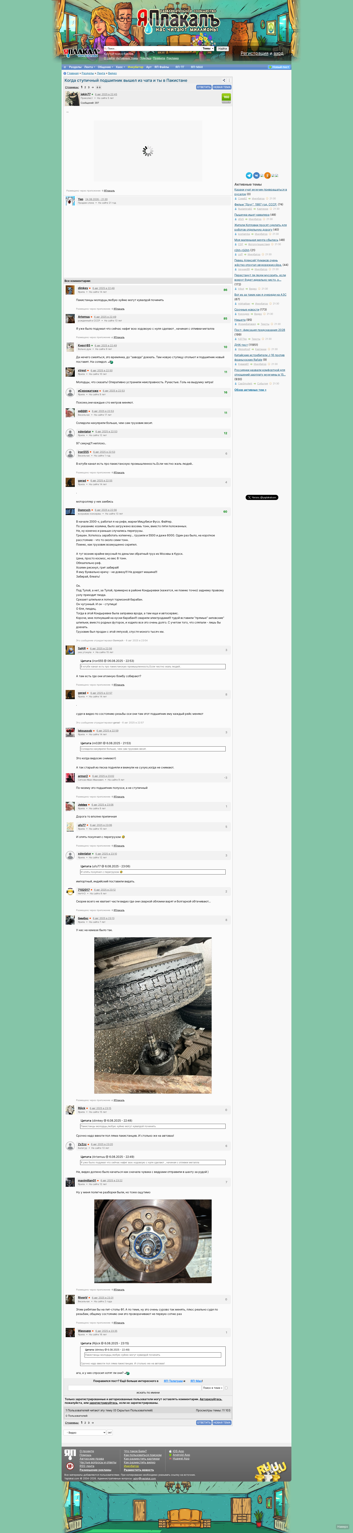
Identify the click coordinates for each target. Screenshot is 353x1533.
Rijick (81, 1108)
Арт (149, 67)
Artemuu (84, 316)
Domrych (84, 510)
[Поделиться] (224, 80)
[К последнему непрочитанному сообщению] (98, 87)
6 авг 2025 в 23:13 (103, 918)
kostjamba (244, 233)
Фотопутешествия (259, 244)
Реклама (173, 58)
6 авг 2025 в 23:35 (106, 1330)
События (262, 383)
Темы (207, 48)
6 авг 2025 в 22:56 (106, 509)
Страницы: (72, 87)
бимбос (83, 918)
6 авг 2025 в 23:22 (111, 1180)
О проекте (87, 1451)
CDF (240, 244)
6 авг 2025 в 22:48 (103, 288)
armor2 (83, 776)
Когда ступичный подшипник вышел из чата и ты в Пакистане (126, 80)
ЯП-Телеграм (173, 1381)
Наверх (342, 1526)
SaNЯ (82, 648)
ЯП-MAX (197, 67)
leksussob (85, 730)
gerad (82, 480)
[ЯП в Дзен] (262, 175)
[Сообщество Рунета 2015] (271, 1471)
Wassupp (84, 1331)
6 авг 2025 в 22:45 (106, 94)
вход (279, 53)
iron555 (83, 452)
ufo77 (82, 825)
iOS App (178, 1451)
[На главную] (65, 67)
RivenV (83, 1297)
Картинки (262, 208)
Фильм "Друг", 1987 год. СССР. (255, 204)
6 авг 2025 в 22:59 (107, 730)
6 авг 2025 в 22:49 (105, 316)
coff (240, 254)
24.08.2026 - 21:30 (96, 199)
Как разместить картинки (142, 1458)
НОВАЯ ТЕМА (222, 87)
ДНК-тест (241, 345)
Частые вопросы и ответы (98, 1462)
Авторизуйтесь (211, 1399)
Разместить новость (139, 1470)
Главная (73, 73)
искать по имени (148, 1392)
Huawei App (181, 1458)
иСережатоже (88, 390)
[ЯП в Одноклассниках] (267, 175)
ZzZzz (82, 1144)
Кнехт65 (84, 345)
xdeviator (84, 431)
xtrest (82, 370)
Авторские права (92, 1458)
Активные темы (127, 58)
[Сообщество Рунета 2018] (260, 1471)
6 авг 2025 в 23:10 (106, 853)
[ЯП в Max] (276, 175)
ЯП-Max (196, 1381)
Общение (104, 67)
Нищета (240, 320)
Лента (88, 67)
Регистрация (254, 53)
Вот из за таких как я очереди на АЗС (260, 294)
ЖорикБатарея (247, 323)
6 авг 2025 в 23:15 (100, 1108)
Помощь (145, 58)
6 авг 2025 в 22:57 (101, 692)
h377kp (242, 338)
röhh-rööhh (241, 250)
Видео (112, 73)
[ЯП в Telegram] (249, 175)
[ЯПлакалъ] (81, 53)
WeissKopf (244, 349)
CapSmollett (245, 383)
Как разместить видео (139, 1462)
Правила (159, 58)
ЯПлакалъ (109, 190)
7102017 (84, 890)
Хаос (119, 67)
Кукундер (243, 313)
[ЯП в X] (273, 175)
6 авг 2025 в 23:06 (102, 804)
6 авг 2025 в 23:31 (102, 1297)
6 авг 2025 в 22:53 (114, 390)
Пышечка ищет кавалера (252, 214)
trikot (241, 288)
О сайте (109, 58)
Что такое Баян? (135, 1451)
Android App (181, 1455)
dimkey (83, 288)
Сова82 (242, 198)
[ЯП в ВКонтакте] (256, 175)
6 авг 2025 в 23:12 (105, 889)
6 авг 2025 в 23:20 (102, 1144)
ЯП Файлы (161, 67)
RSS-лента (87, 1466)
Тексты (265, 323)
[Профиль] (72, 98)
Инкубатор (135, 67)
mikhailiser (244, 303)
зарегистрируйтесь (103, 1403)
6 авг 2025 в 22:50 (102, 370)
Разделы (75, 67)
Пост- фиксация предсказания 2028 (259, 330)
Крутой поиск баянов (118, 53)
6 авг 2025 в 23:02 (103, 775)
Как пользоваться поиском (143, 1455)
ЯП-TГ (179, 67)
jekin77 (86, 94)
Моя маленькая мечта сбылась (256, 240)
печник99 (244, 269)
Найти (222, 48)
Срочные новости (246, 309)
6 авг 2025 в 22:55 (101, 480)
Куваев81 (243, 364)
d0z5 (241, 219)
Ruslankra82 (245, 208)
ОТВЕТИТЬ (204, 87)
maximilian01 (87, 1180)
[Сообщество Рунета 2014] (282, 1471)
